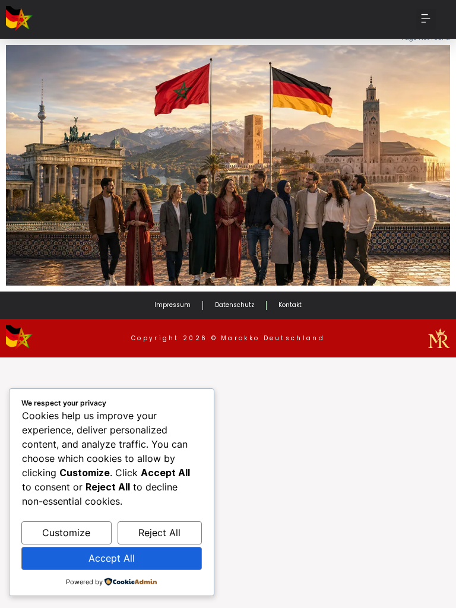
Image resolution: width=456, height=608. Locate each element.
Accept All (111, 558)
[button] (426, 19)
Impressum (172, 304)
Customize (66, 533)
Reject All (159, 533)
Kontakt (290, 304)
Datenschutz (234, 304)
